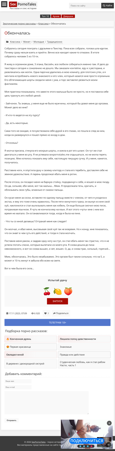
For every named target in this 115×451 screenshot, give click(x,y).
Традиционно (54, 41)
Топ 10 (45, 16)
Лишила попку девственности (78, 339)
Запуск (57, 301)
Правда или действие (72, 354)
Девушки (68, 16)
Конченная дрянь (20, 339)
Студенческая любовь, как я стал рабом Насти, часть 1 (82, 363)
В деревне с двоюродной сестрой (25, 363)
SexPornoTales (39, 442)
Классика (43, 23)
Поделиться (62, 313)
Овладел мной (15, 354)
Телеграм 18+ (57, 322)
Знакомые (66, 346)
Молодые (39, 41)
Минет (26, 41)
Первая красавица (20, 346)
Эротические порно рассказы (19, 23)
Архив (56, 16)
